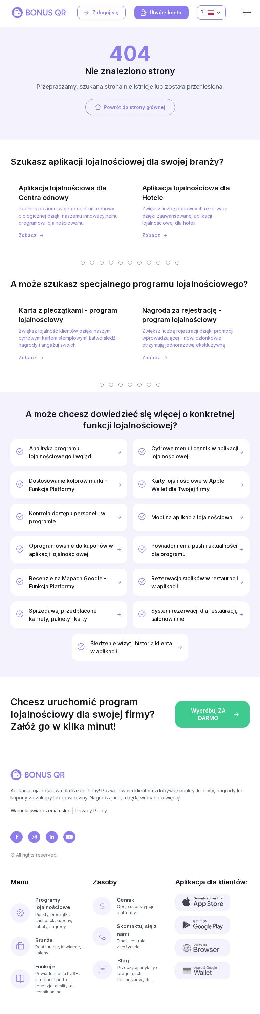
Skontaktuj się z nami (137, 930)
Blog (123, 960)
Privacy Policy (91, 810)
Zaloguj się (105, 12)
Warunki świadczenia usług (40, 810)
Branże (44, 940)
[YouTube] (69, 837)
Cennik (125, 900)
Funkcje (45, 966)
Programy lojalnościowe (52, 904)
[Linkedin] (52, 837)
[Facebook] (16, 837)
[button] (83, 263)
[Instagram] (34, 837)
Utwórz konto (165, 12)
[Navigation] (247, 12)
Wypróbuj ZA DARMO (208, 714)
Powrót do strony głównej (134, 107)
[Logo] (39, 12)
